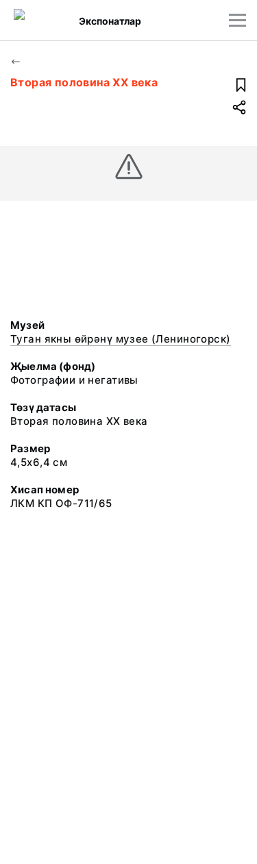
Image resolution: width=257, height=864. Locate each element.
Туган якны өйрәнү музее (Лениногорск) (120, 338)
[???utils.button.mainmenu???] (237, 20)
